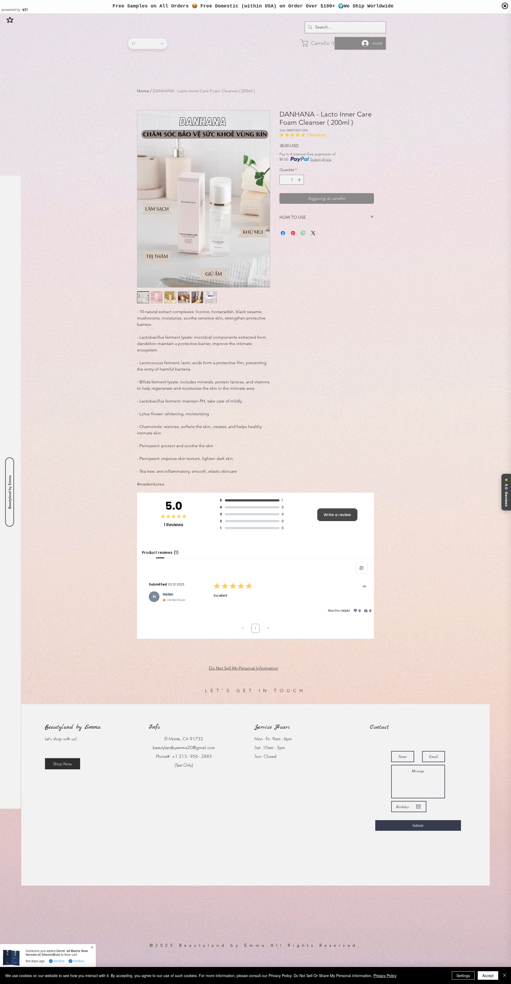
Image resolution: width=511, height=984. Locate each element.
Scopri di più (320, 159)
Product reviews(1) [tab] (160, 552)
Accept (488, 975)
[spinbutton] (291, 179)
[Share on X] (313, 233)
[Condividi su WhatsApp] (303, 233)
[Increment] (299, 179)
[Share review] (364, 586)
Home (143, 90)
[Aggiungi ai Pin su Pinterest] (293, 233)
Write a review (337, 514)
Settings (463, 975)
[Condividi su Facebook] (283, 233)
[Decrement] (283, 179)
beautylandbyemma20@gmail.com (184, 747)
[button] (10, 20)
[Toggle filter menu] (361, 568)
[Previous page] (243, 628)
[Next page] (268, 628)
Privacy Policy (385, 975)
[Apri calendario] (418, 806)
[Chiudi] (504, 975)
